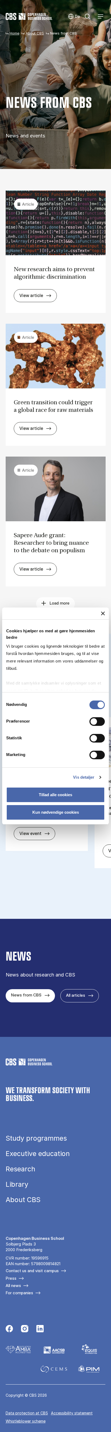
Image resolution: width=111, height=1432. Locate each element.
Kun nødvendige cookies (55, 812)
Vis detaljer (83, 777)
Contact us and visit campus (32, 1270)
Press (11, 1278)
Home (14, 33)
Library (17, 1184)
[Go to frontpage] (29, 16)
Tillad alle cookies (55, 794)
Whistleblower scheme (26, 1421)
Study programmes (36, 1138)
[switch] (97, 721)
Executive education (38, 1153)
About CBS (35, 33)
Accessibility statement (72, 1413)
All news (13, 1285)
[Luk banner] (103, 613)
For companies (19, 1292)
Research (20, 1169)
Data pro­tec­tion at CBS (27, 1413)
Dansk (73, 16)
